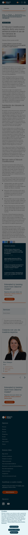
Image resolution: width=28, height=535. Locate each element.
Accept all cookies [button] (14, 526)
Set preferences (14, 532)
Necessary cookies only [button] (14, 529)
